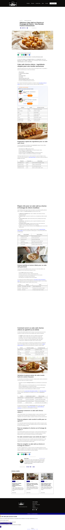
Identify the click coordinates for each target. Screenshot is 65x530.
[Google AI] (29, 55)
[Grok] (27, 55)
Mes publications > (42, 458)
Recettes (28, 3)
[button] (20, 28)
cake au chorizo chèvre (31, 406)
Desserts (32, 3)
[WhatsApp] (22, 55)
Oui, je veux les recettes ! (5, 523)
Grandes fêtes (38, 3)
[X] (25, 55)
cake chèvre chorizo (32, 157)
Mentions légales (34, 503)
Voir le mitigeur (30, 95)
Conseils (46, 3)
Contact (33, 505)
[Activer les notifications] (0, 527)
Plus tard (10, 523)
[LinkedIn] (24, 55)
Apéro (43, 3)
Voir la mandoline (30, 103)
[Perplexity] (20, 55)
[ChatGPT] (18, 55)
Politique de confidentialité (36, 504)
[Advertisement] (32, 12)
